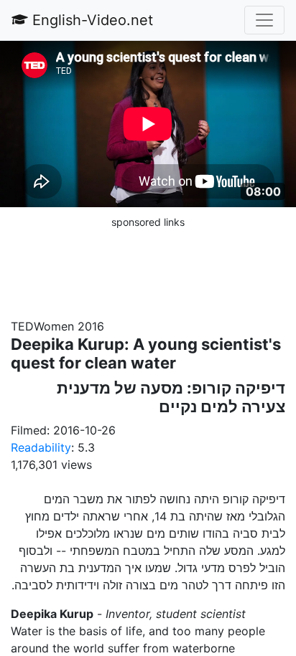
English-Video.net (90, 20)
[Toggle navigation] (264, 20)
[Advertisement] (148, 266)
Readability (41, 447)
